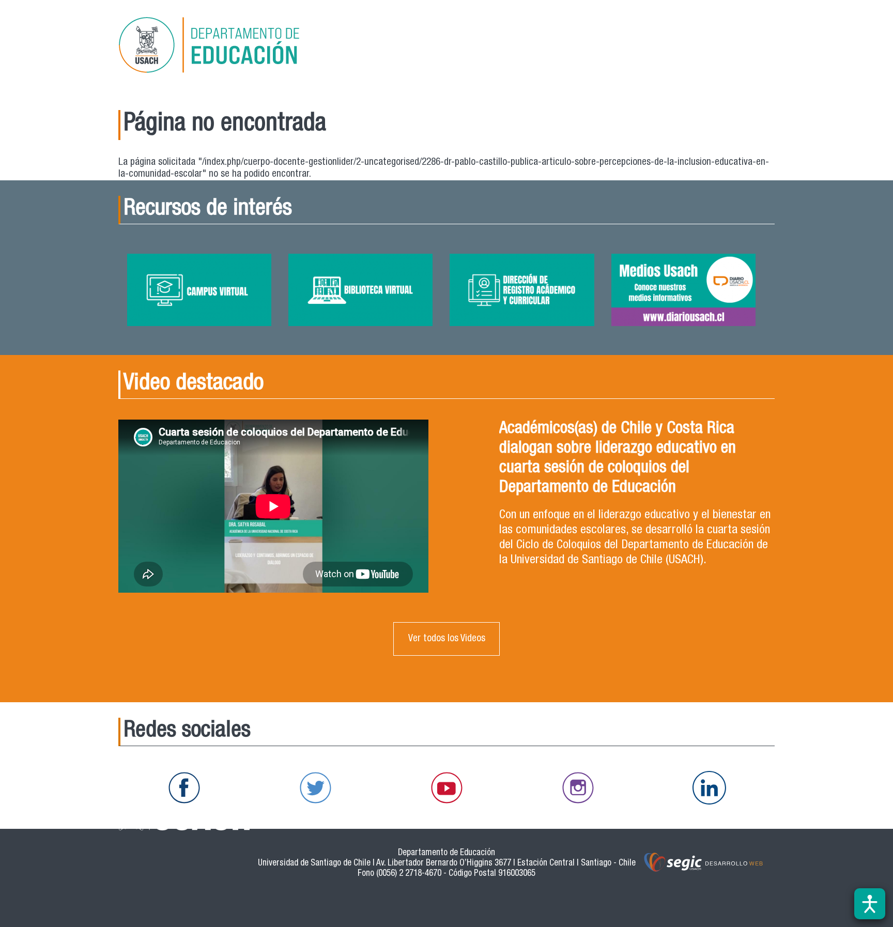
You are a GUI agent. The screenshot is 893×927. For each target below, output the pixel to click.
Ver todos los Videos (446, 639)
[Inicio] (223, 47)
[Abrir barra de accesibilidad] (869, 903)
